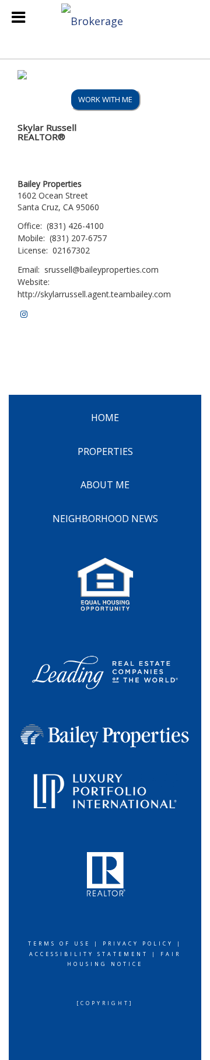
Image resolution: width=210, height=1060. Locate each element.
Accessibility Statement (88, 954)
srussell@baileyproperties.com (101, 269)
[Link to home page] (105, 17)
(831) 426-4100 (75, 225)
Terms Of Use (59, 943)
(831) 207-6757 (78, 238)
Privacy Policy (138, 943)
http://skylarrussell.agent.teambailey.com (94, 294)
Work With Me (105, 99)
